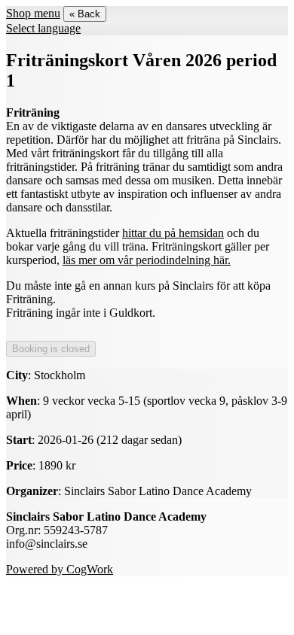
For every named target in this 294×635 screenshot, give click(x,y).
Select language (43, 28)
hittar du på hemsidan (173, 232)
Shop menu (33, 13)
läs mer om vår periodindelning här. (147, 260)
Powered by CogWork (59, 569)
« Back (84, 14)
